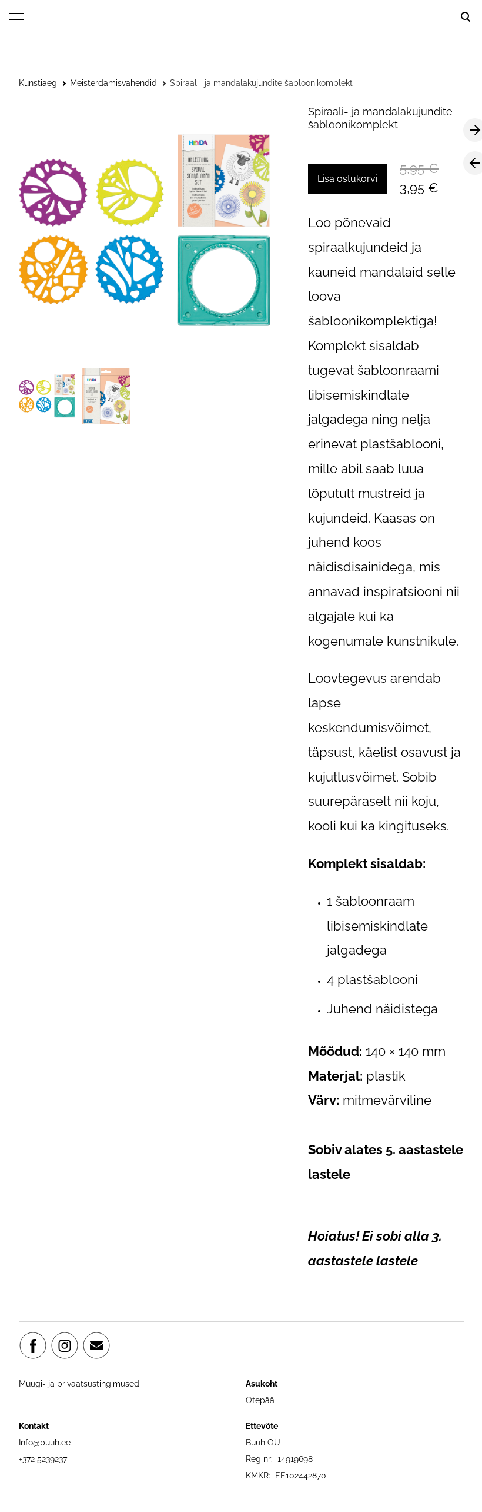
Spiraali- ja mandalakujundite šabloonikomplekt (261, 83)
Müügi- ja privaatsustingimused (79, 1383)
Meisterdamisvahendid (113, 83)
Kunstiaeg (38, 83)
